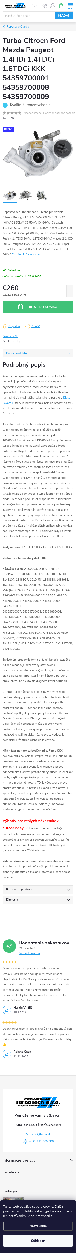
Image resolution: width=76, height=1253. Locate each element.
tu (52, 1216)
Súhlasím (38, 1240)
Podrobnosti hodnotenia (59, 113)
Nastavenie (38, 1226)
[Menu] (70, 5)
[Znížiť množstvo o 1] (69, 294)
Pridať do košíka (41, 307)
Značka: (10, 336)
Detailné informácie (24, 255)
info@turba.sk (41, 1134)
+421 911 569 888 (41, 1141)
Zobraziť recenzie (29, 953)
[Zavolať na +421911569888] (45, 6)
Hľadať (63, 16)
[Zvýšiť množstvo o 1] (69, 288)
